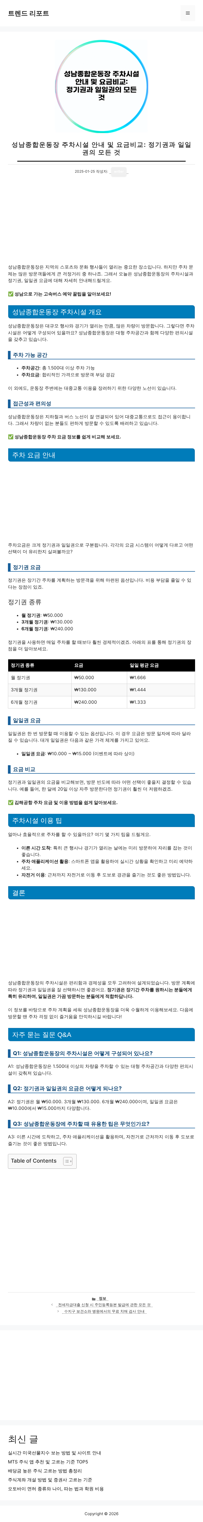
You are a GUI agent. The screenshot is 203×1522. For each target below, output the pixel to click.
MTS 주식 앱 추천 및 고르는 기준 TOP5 (48, 1461)
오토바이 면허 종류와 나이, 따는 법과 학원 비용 (56, 1488)
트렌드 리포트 (28, 13)
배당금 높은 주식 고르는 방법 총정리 (45, 1470)
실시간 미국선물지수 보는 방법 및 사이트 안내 (54, 1452)
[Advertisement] (101, 225)
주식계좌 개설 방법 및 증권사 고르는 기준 (50, 1479)
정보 (102, 1298)
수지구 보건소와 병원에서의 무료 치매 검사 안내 (104, 1311)
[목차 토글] (65, 1161)
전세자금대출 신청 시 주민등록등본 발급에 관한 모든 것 (104, 1305)
